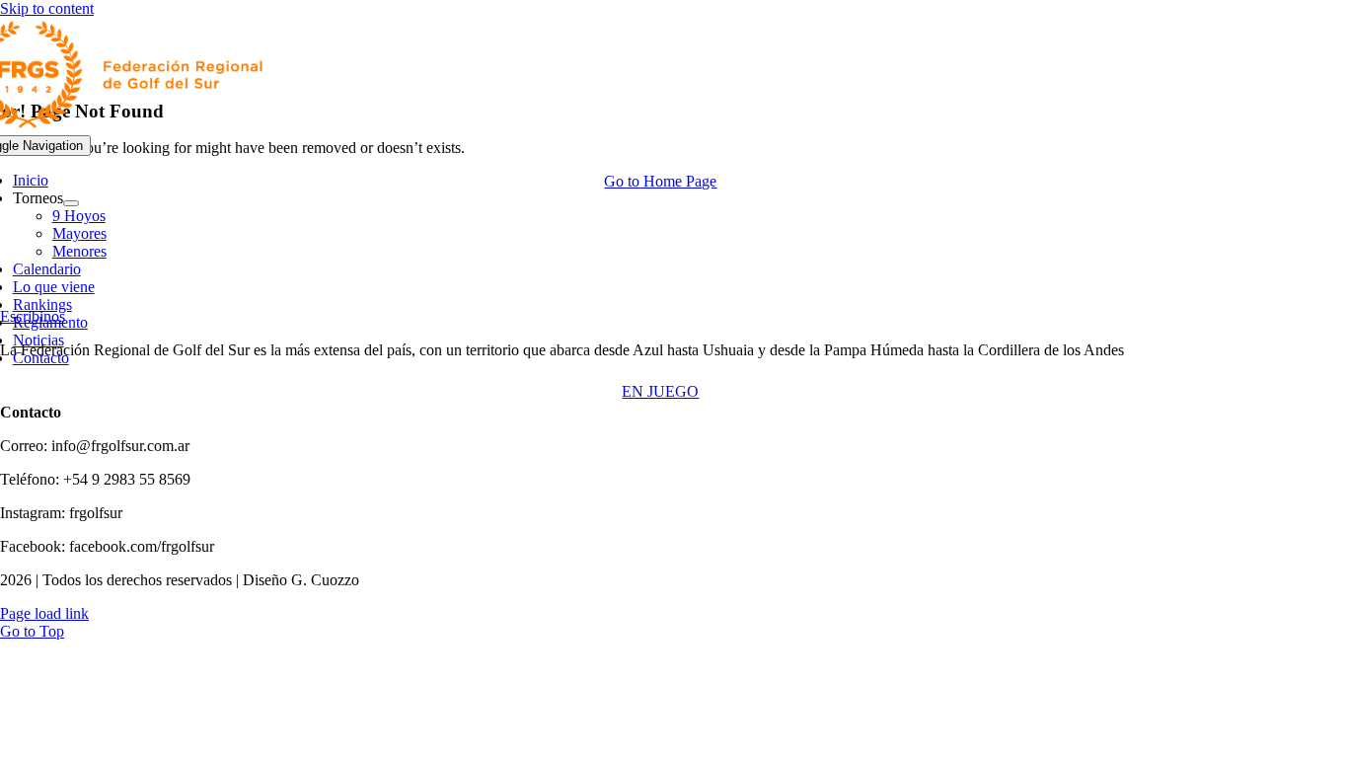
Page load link (44, 613)
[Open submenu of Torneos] (71, 203)
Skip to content (47, 8)
